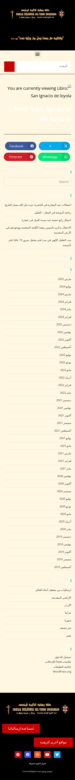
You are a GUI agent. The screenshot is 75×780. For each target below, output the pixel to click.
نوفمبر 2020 (64, 476)
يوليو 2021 (65, 438)
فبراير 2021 (64, 461)
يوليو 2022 (65, 355)
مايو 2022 (65, 370)
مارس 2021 (64, 453)
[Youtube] (47, 754)
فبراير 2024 (64, 301)
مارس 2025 (64, 279)
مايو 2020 (65, 514)
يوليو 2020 (65, 498)
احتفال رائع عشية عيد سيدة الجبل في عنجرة (46, 220)
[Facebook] (27, 754)
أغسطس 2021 (62, 430)
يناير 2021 (65, 468)
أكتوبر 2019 (64, 552)
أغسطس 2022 (62, 347)
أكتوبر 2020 (64, 483)
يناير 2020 (65, 529)
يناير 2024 (65, 309)
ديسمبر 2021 (63, 400)
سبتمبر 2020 (64, 491)
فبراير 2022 (64, 385)
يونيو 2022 (65, 362)
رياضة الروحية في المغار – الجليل (52, 212)
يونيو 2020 (65, 506)
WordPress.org (62, 671)
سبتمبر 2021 (64, 423)
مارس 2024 (64, 294)
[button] (37, 53)
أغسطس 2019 (62, 567)
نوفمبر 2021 (64, 408)
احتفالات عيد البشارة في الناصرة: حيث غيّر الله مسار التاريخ (38, 205)
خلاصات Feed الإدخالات (58, 662)
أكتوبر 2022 (64, 339)
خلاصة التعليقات (62, 667)
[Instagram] (37, 754)
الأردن (67, 605)
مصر (68, 635)
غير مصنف (65, 628)
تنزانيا (68, 612)
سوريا (68, 620)
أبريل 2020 (65, 521)
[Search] (9, 66)
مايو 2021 (65, 446)
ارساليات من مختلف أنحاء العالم (53, 590)
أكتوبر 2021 (64, 415)
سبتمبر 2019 (64, 559)
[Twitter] (57, 754)
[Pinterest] (18, 754)
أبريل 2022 (65, 377)
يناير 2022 (65, 392)
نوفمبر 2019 (64, 544)
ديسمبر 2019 (63, 536)
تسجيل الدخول (63, 657)
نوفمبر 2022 (64, 332)
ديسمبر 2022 (63, 324)
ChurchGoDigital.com (31, 772)
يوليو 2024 (65, 286)
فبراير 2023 (64, 317)
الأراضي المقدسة (61, 597)
